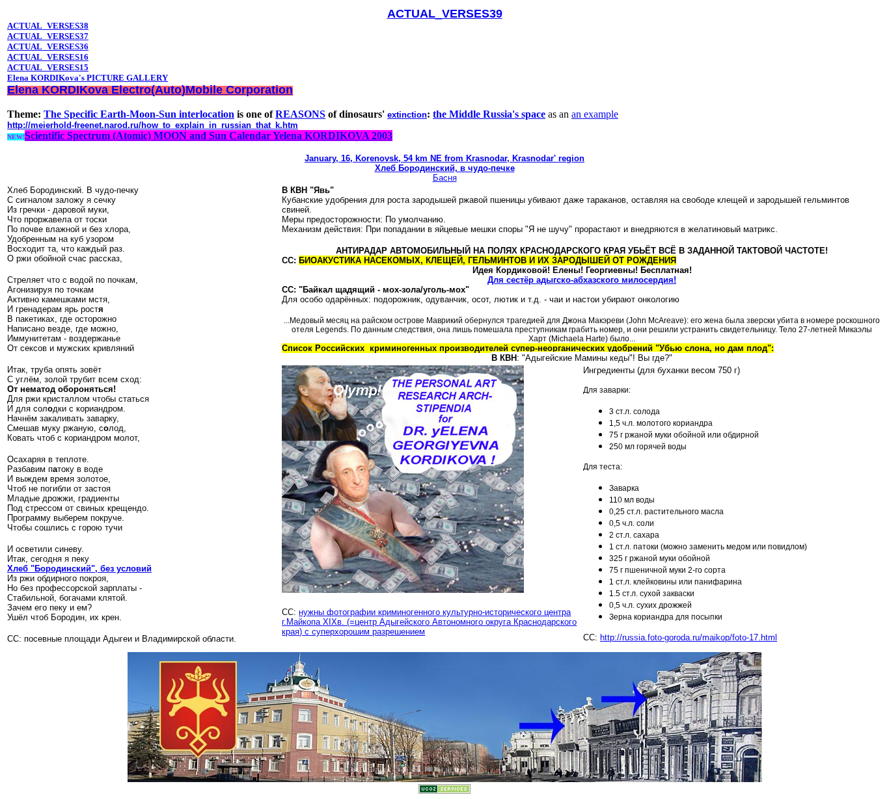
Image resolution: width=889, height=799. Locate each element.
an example (594, 114)
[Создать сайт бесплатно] (444, 790)
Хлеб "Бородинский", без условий (79, 568)
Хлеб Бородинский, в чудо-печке (445, 168)
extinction (407, 115)
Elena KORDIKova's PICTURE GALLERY (87, 78)
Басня (445, 178)
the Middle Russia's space (489, 114)
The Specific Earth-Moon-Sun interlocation (139, 114)
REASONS (300, 114)
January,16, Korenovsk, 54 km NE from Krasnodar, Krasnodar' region (444, 158)
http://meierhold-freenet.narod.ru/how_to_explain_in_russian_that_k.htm (152, 125)
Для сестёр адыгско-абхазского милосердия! (581, 280)
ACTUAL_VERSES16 (48, 57)
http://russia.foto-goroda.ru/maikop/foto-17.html (688, 637)
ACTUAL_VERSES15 (48, 67)
